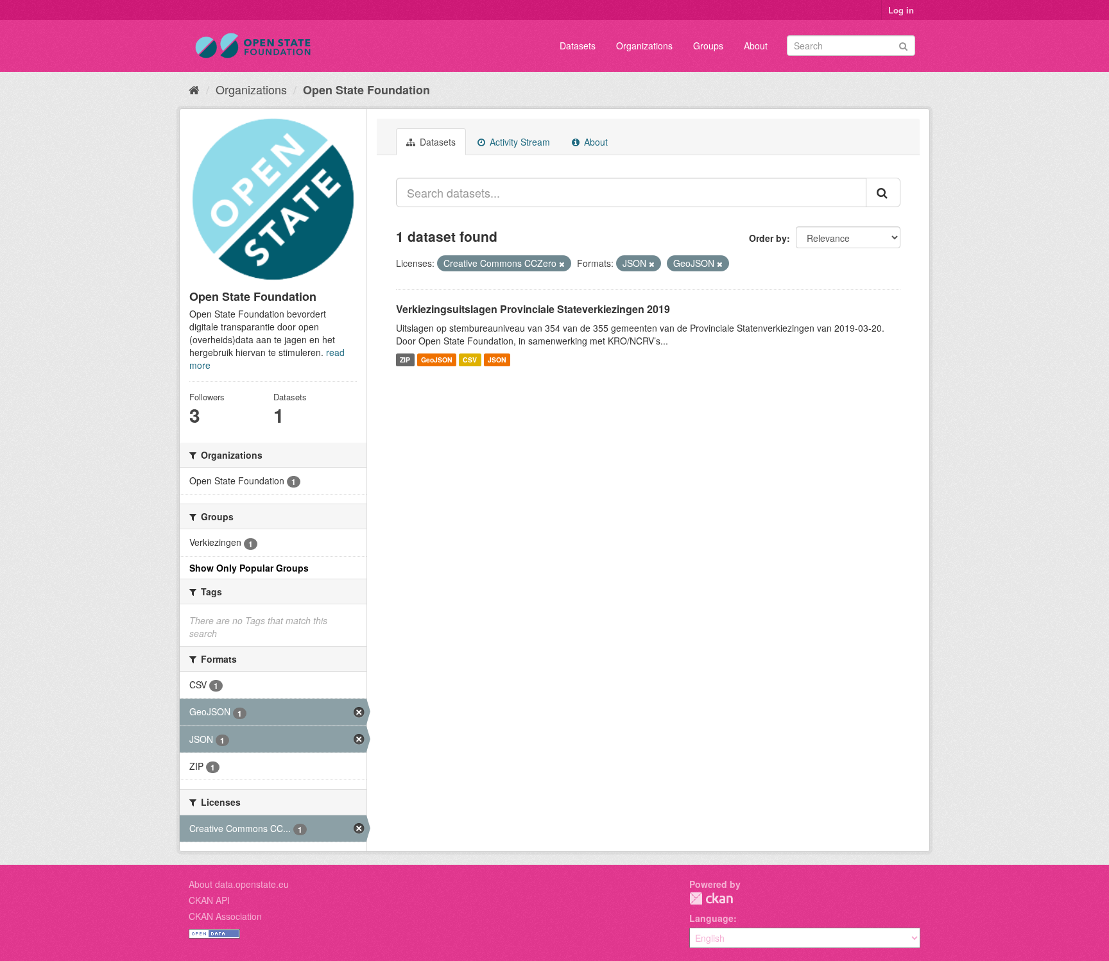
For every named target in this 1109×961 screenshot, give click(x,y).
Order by (768, 238)
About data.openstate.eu (239, 884)
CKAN (711, 898)
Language (711, 918)
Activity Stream (518, 141)
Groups (708, 45)
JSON (497, 359)
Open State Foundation (366, 89)
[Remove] (562, 264)
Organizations (644, 45)
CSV (470, 359)
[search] (883, 192)
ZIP (405, 359)
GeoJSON (436, 359)
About (756, 45)
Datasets (578, 45)
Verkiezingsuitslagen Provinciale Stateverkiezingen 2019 (533, 309)
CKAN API (209, 900)
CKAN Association (225, 916)
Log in (901, 10)
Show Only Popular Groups (249, 567)
